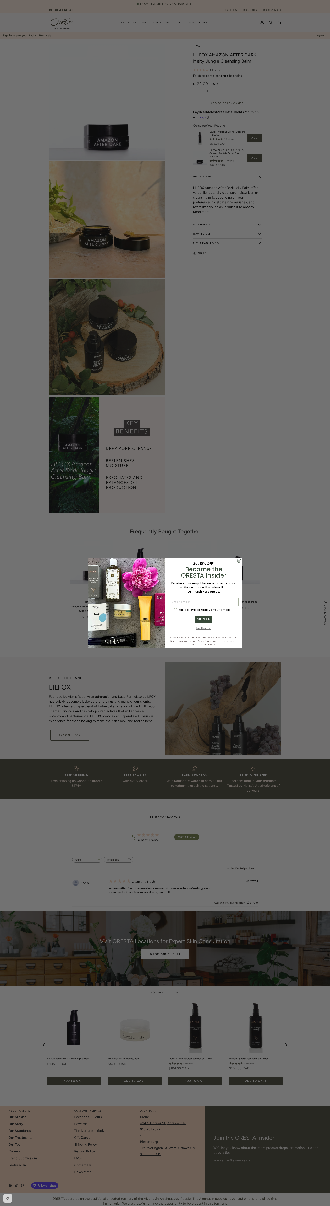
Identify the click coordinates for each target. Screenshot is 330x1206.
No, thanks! (203, 628)
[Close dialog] (239, 561)
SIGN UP (203, 619)
